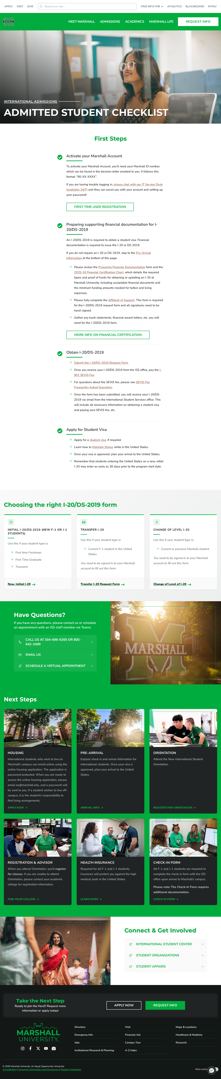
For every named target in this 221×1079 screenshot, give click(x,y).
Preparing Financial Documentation (121, 267)
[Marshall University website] (8, 22)
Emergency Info (84, 1035)
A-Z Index (131, 1050)
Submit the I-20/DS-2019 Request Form (101, 363)
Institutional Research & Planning (94, 1050)
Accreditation (9, 1069)
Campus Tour (133, 1042)
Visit (127, 1027)
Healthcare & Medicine (189, 1035)
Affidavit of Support (121, 300)
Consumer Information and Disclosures (38, 1069)
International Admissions (30, 101)
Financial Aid (132, 1035)
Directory (80, 1027)
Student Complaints (71, 1069)
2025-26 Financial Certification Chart (98, 272)
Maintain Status (102, 447)
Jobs (77, 1042)
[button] (152, 6)
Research (181, 1042)
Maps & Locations (186, 1027)
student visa (98, 440)
